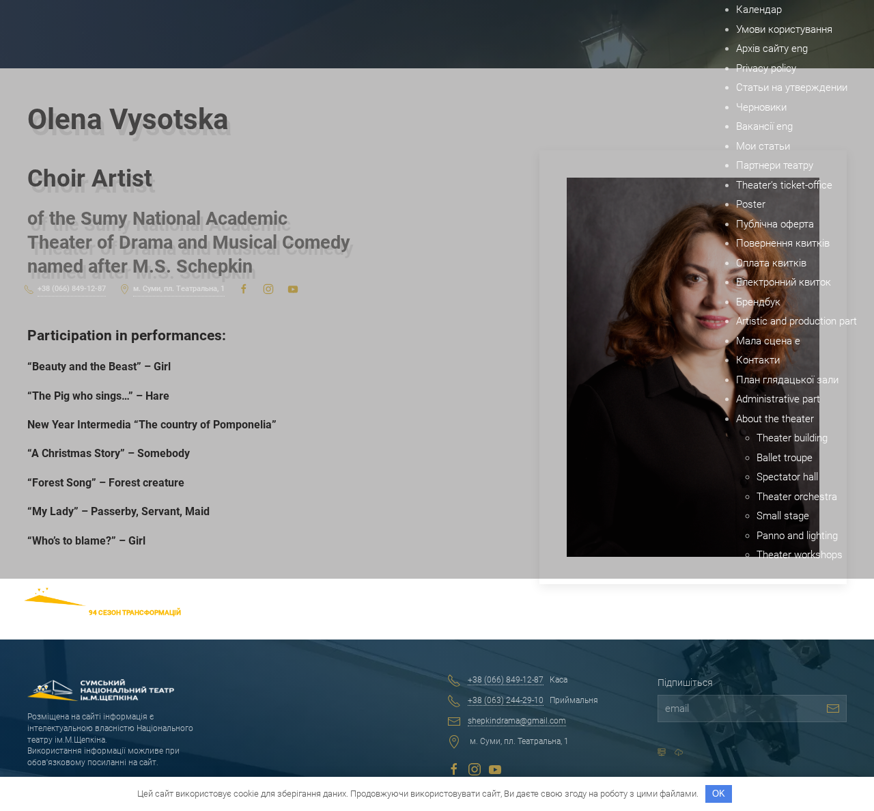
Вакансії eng (764, 126)
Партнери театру (774, 165)
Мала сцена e (768, 341)
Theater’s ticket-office (784, 185)
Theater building (792, 438)
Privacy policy (766, 68)
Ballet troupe (785, 458)
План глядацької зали (787, 380)
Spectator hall (787, 477)
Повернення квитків (783, 243)
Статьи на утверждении (791, 87)
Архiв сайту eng (772, 48)
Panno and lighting (797, 536)
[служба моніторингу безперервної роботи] (679, 752)
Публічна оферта (775, 224)
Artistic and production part (796, 321)
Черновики (761, 107)
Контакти (758, 360)
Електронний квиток (783, 282)
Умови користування (784, 29)
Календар (759, 9)
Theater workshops (800, 555)
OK (718, 793)
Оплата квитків (771, 263)
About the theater (775, 419)
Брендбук (758, 302)
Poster (750, 204)
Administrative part (778, 399)
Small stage (783, 516)
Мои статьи (763, 146)
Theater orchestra (797, 497)
